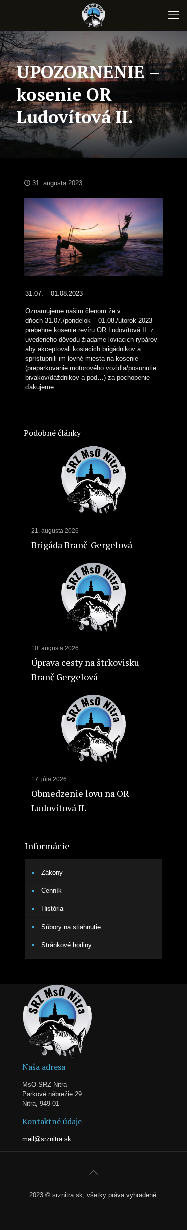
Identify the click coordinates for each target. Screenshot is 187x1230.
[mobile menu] (173, 15)
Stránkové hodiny (66, 945)
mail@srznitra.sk (46, 1139)
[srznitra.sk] (93, 15)
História (52, 908)
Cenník (51, 890)
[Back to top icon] (93, 1172)
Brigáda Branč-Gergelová (81, 545)
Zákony (52, 872)
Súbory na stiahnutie (71, 927)
